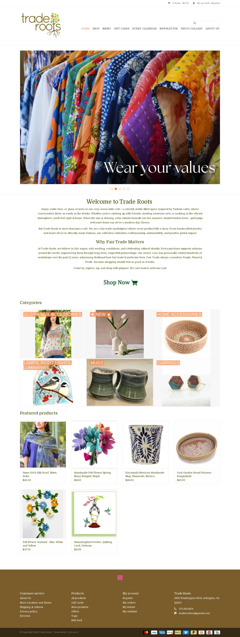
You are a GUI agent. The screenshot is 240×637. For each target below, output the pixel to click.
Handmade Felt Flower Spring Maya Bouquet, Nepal (92, 474)
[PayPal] (177, 632)
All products (78, 598)
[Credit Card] (216, 632)
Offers (75, 611)
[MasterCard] (146, 632)
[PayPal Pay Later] (193, 632)
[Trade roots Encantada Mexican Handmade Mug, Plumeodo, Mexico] (146, 444)
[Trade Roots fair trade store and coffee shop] (41, 26)
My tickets (129, 607)
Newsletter (169, 28)
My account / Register (208, 3)
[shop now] (120, 282)
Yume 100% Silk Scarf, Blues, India (40, 474)
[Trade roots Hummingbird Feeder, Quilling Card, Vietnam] (94, 514)
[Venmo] (185, 632)
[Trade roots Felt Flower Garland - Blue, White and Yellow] (43, 514)
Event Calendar (144, 28)
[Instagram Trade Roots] (120, 577)
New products (79, 607)
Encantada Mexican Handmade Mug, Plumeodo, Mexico (144, 474)
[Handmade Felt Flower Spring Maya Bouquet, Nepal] (94, 444)
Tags (74, 615)
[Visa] (154, 632)
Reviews (25, 615)
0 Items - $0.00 (180, 3)
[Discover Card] (170, 632)
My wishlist (130, 611)
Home (86, 28)
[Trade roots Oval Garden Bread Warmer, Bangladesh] (197, 444)
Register (128, 598)
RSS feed (76, 620)
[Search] (194, 23)
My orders (129, 602)
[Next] (213, 118)
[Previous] (26, 118)
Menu (106, 28)
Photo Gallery (192, 28)
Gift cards (121, 28)
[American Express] (162, 632)
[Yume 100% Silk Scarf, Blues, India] (43, 444)
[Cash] (201, 632)
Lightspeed (72, 632)
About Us (212, 28)
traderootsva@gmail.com (194, 613)
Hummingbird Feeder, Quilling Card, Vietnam (93, 544)
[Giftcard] (209, 632)
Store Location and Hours (35, 602)
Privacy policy (28, 611)
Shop (96, 28)
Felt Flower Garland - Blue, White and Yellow (43, 544)
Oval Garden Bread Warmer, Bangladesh (194, 474)
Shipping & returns (31, 607)
